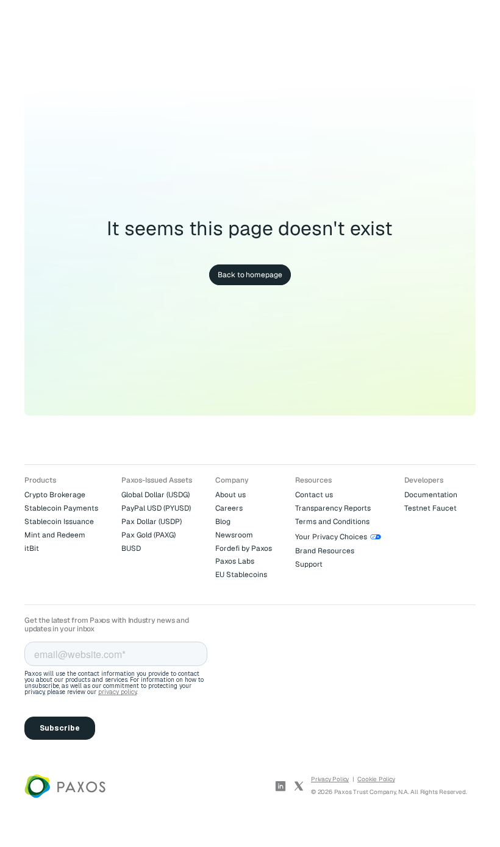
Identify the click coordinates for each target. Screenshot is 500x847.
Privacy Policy (330, 779)
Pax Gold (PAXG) (148, 535)
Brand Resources (324, 551)
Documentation (430, 495)
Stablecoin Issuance (59, 521)
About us (230, 495)
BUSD (131, 548)
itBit (31, 548)
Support (309, 564)
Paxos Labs (234, 561)
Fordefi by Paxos (243, 548)
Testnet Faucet (430, 508)
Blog (222, 521)
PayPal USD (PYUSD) (156, 508)
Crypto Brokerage (54, 495)
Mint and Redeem (54, 535)
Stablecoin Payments (61, 508)
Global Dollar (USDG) (155, 495)
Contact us (314, 495)
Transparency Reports (333, 508)
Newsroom (234, 535)
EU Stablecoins (241, 574)
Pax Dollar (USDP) (151, 521)
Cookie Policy (376, 779)
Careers (229, 508)
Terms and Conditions (332, 521)
